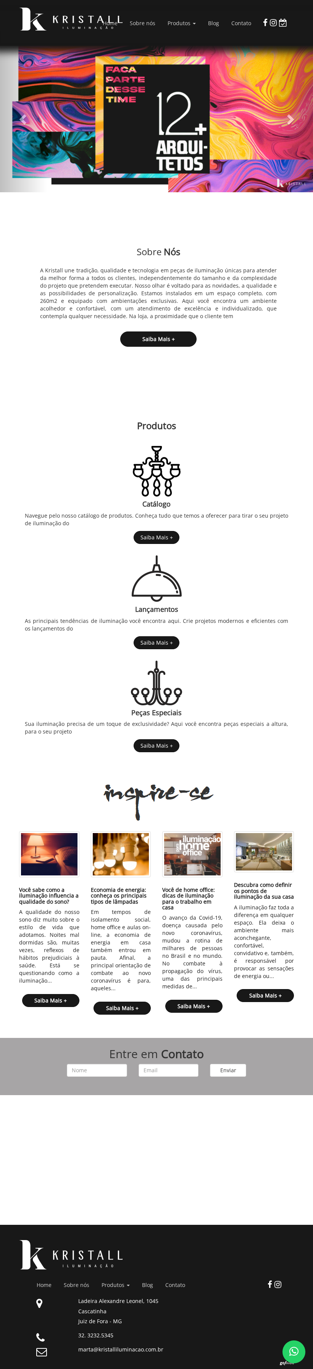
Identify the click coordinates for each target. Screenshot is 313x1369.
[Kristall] (49, 19)
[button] (23, 119)
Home (110, 23)
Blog (213, 23)
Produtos (180, 23)
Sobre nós (142, 23)
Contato (241, 23)
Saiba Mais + (156, 537)
